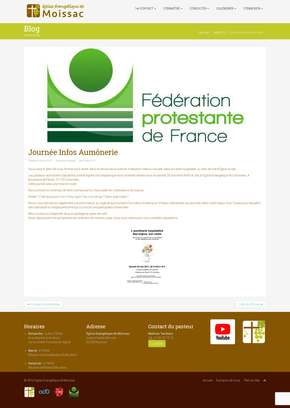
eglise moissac (68, 160)
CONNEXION (252, 8)
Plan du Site (251, 380)
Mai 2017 (220, 32)
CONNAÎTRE (171, 8)
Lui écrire (157, 343)
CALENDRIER (225, 8)
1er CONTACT (144, 8)
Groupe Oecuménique (45, 304)
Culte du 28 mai (249, 304)
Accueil (204, 32)
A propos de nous (228, 380)
